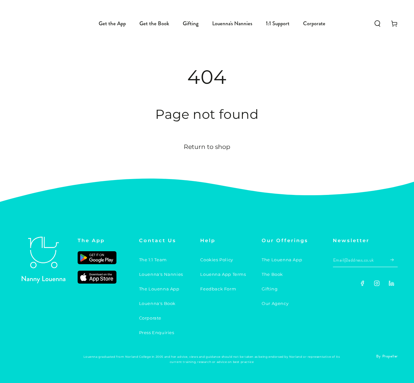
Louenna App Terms (223, 274)
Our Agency (275, 303)
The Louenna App (159, 288)
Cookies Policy (216, 259)
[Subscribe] (394, 260)
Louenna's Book (157, 303)
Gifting (270, 288)
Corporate (150, 318)
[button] (377, 24)
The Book (272, 274)
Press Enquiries (156, 332)
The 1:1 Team (153, 259)
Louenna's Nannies (161, 274)
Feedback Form (218, 288)
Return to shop (207, 147)
